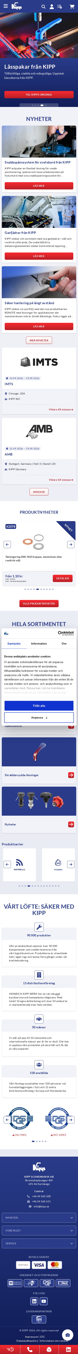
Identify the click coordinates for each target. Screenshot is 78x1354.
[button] (32, 105)
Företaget (13, 1230)
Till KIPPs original (39, 94)
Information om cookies (54, 1340)
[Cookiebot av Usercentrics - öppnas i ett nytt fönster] (58, 633)
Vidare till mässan (60, 409)
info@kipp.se (41, 1206)
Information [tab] (39, 643)
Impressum (31, 1337)
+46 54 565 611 (41, 1201)
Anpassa (37, 717)
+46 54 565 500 (41, 1196)
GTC (42, 1337)
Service (11, 1243)
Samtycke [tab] (13, 643)
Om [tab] (64, 643)
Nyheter (12, 1217)
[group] (39, 60)
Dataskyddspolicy (27, 1340)
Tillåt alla (39, 705)
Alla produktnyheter (39, 603)
